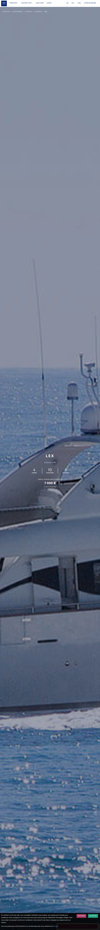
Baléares (38, 11)
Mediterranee (18, 11)
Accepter (93, 915)
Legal (56, 926)
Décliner (81, 915)
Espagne (29, 11)
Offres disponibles (51, 486)
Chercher (6, 11)
